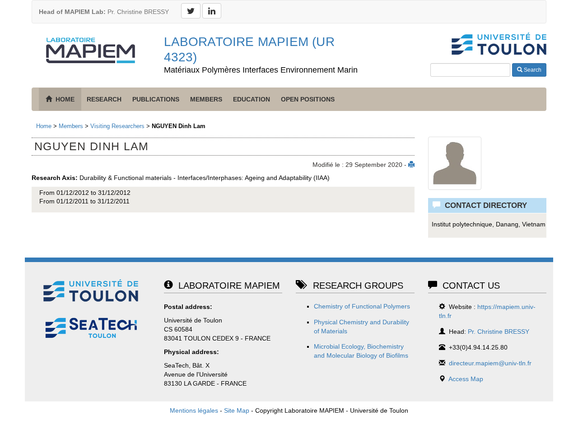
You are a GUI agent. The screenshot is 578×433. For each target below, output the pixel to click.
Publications (155, 99)
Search (531, 70)
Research (104, 99)
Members (206, 99)
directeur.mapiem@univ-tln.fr (490, 363)
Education (251, 99)
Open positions (308, 99)
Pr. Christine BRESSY (104, 11)
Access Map (465, 378)
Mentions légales (194, 410)
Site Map (236, 410)
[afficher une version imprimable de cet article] (411, 164)
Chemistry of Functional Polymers (362, 306)
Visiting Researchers (117, 126)
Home (43, 126)
